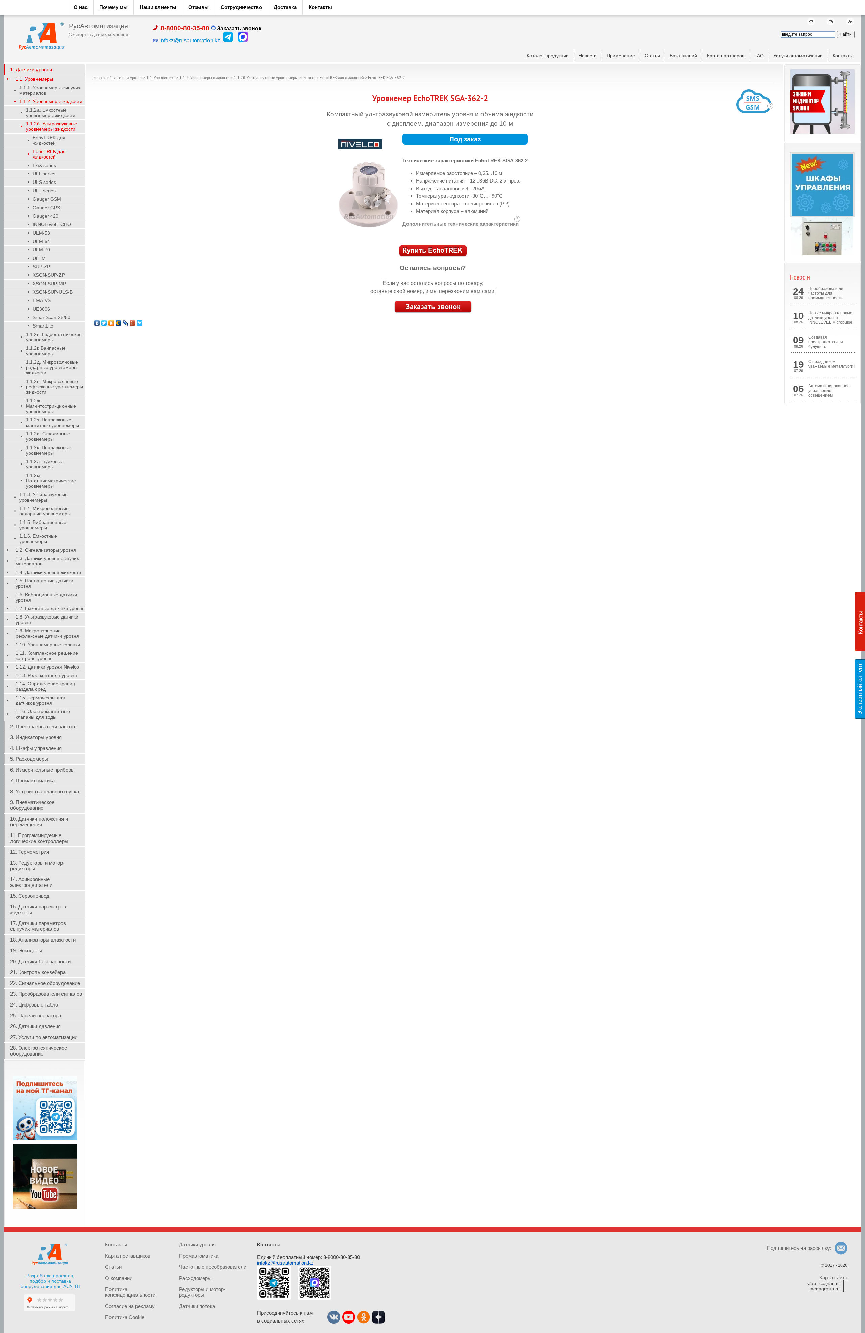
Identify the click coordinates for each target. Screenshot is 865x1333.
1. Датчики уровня (126, 78)
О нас (81, 7)
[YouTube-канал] (45, 1207)
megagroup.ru (824, 1288)
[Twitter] (104, 323)
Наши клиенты (158, 7)
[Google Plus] (132, 323)
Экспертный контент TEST (861, 689)
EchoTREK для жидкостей (342, 78)
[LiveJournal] (125, 323)
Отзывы (198, 7)
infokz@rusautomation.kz (285, 1263)
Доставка (285, 7)
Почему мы (113, 7)
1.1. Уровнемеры (160, 78)
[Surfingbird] (139, 323)
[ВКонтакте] (97, 323)
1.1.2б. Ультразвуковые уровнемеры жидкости (275, 78)
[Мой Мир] (118, 323)
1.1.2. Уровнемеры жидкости (204, 78)
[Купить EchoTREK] (432, 251)
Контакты (320, 7)
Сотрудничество (241, 7)
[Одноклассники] (111, 323)
